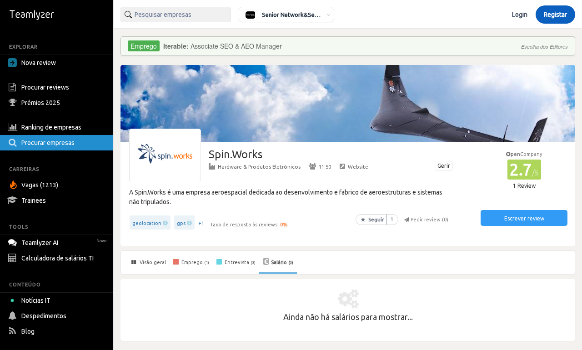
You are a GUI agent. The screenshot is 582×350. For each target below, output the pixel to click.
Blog (28, 331)
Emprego (194, 262)
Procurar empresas (48, 142)
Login (519, 14)
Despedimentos (43, 316)
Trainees (33, 200)
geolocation (146, 223)
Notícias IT (35, 300)
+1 (201, 223)
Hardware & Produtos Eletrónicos (259, 167)
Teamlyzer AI (64, 243)
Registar (555, 14)
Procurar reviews (45, 87)
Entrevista (239, 262)
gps (181, 223)
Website (358, 167)
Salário (282, 262)
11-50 (325, 167)
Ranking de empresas (51, 127)
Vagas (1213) (39, 185)
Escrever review (524, 218)
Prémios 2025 (40, 102)
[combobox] (175, 14)
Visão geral (152, 262)
